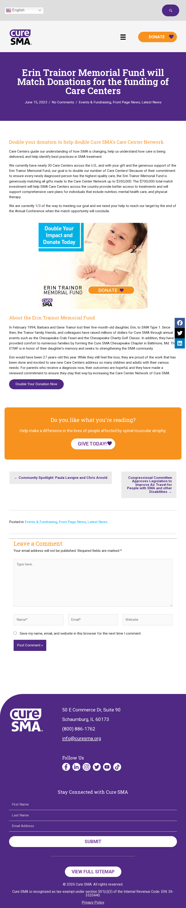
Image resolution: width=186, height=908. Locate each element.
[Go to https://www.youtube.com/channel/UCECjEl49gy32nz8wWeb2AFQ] (107, 767)
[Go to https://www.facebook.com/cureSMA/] (66, 767)
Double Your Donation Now (36, 384)
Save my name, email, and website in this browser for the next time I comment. (80, 633)
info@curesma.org (81, 738)
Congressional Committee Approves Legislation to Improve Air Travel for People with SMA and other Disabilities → (149, 485)
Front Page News (126, 102)
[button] (170, 10)
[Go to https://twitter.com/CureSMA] (97, 767)
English (17, 10)
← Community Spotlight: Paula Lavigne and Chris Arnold (60, 478)
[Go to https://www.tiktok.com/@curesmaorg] (117, 767)
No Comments (63, 102)
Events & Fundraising (95, 102)
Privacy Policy (93, 902)
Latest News (152, 102)
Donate (157, 36)
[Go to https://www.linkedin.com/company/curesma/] (76, 767)
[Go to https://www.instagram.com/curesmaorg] (87, 767)
